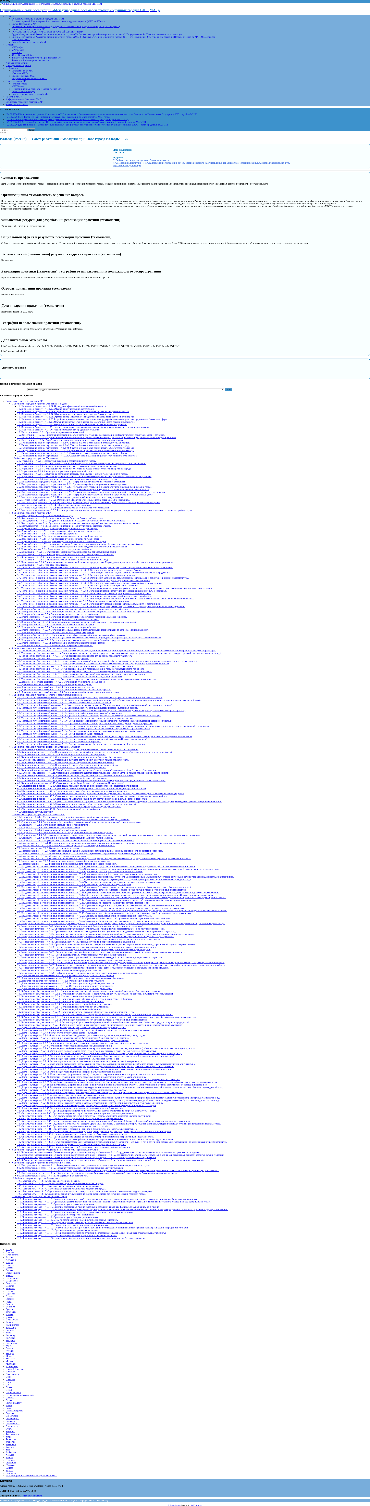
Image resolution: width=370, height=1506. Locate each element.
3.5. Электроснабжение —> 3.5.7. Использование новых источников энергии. (55, 624)
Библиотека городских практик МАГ (24, 102)
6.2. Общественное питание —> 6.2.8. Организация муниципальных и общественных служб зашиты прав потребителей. (77, 804)
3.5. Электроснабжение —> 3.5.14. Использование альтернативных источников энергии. (61, 643)
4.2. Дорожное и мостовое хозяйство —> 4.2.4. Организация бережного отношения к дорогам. (64, 689)
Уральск (10, 1447)
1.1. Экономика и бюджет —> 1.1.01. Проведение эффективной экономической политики (61, 406)
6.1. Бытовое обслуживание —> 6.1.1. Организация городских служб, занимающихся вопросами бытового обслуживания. (77, 749)
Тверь (8, 1436)
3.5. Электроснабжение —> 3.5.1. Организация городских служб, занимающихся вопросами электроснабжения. (72, 609)
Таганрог (10, 1431)
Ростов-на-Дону (14, 1403)
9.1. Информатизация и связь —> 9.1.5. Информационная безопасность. (52, 1175)
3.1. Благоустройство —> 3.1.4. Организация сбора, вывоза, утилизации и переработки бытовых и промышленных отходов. (78, 523)
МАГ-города (18, 50)
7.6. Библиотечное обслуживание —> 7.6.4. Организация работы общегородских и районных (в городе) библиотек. (74, 999)
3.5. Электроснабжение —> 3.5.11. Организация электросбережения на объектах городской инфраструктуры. (71, 635)
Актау (9, 1249)
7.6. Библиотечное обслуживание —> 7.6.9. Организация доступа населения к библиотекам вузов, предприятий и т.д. (75, 1012)
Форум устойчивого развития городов (30, 60)
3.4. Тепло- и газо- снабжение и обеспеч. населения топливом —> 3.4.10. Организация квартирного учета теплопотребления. (79, 570)
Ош (7, 1384)
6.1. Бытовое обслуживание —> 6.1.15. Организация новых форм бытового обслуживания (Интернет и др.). (70, 783)
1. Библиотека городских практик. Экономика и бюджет (39, 403)
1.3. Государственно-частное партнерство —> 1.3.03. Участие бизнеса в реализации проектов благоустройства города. (75, 448)
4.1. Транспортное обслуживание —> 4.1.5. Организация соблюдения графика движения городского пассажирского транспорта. (80, 669)
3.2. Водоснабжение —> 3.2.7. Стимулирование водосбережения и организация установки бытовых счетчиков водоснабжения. (80, 544)
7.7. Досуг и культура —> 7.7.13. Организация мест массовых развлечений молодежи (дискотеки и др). (68, 1058)
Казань (9, 1322)
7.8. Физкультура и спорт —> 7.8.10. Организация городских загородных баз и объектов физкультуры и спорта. (72, 1134)
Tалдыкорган (12, 1434)
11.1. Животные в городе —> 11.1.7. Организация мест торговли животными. (55, 1214)
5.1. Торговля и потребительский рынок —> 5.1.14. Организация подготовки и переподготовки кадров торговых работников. (79, 731)
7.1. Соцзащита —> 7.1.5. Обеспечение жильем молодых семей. (48, 827)
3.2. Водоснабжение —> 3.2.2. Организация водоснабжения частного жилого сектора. (60, 531)
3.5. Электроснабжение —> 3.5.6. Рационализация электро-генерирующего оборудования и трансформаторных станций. (77, 622)
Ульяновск (11, 1444)
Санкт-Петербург (14, 1410)
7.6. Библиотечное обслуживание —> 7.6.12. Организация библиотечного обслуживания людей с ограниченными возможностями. (82, 1019)
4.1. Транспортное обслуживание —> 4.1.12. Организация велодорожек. (53, 658)
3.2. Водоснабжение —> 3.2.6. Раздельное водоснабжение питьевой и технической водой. (61, 541)
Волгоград (11, 1283)
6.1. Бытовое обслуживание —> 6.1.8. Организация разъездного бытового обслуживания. (61, 767)
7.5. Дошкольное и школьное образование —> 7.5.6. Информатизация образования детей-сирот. (64, 988)
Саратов (10, 1413)
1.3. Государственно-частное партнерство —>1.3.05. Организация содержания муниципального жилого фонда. (72, 453)
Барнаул (10, 1265)
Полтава (10, 1397)
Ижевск (9, 1314)
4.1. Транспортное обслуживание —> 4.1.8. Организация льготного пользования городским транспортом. (69, 676)
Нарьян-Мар (12, 1366)
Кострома (10, 1340)
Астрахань (11, 1260)
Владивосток (12, 1278)
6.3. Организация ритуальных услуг (35, 812)
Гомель (9, 1291)
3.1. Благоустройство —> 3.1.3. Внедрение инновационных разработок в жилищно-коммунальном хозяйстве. (71, 520)
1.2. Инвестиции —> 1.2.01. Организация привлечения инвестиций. (51, 432)
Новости (10, 44)
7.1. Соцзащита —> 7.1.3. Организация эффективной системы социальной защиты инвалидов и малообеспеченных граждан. (79, 822)
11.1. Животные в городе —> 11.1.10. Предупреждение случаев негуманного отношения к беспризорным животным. (75, 1222)
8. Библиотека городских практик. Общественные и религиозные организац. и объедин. (55, 1149)
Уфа (8, 1449)
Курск (9, 1345)
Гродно (9, 1296)
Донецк (9, 1304)
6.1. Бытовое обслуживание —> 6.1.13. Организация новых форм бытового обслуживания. (62, 778)
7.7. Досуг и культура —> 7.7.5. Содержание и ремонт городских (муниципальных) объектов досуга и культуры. (73, 1038)
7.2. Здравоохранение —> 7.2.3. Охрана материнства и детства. (48, 848)
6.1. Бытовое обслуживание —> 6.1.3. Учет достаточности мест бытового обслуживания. (61, 754)
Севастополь (12, 1416)
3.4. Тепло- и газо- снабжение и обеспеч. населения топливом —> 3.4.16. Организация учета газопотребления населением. (78, 585)
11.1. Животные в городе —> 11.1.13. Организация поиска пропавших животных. (57, 1230)
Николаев (10, 1371)
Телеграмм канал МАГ (23, 70)
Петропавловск (13, 1392)
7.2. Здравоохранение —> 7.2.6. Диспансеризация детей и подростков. (52, 856)
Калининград (12, 1325)
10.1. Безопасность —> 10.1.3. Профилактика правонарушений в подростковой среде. (59, 1186)
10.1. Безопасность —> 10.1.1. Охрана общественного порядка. (48, 1181)
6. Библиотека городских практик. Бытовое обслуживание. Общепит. (46, 747)
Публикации (12, 68)
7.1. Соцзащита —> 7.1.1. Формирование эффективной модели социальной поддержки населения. (66, 817)
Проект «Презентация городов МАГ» (30, 94)
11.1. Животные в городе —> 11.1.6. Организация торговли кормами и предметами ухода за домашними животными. (75, 1212)
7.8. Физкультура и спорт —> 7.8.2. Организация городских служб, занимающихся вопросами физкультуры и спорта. (75, 1113)
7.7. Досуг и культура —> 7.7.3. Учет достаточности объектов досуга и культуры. (57, 1032)
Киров (9, 1332)
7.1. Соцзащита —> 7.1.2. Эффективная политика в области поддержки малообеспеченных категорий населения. (73, 819)
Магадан (10, 1353)
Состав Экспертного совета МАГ (28, 29)
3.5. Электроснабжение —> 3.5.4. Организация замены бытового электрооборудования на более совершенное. (72, 617)
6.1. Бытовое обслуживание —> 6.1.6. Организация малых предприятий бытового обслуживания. (65, 762)
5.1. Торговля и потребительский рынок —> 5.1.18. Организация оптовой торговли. (59, 741)
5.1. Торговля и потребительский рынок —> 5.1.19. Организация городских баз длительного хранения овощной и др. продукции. (81, 744)
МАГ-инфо (17, 47)
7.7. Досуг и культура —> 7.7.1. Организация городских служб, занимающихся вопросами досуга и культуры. (71, 1027)
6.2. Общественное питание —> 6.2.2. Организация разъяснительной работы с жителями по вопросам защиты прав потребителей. (81, 788)
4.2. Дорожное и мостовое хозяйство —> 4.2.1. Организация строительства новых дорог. (61, 682)
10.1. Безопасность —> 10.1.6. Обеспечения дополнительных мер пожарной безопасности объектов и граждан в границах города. (81, 1194)
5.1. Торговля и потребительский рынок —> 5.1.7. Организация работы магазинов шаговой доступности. (69, 713)
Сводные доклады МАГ (23, 76)
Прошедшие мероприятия (18, 65)
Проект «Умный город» (23, 91)
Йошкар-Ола (12, 1319)
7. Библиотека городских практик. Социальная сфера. (141, 160)
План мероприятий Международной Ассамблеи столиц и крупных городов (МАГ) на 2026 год (58, 21)
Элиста (9, 1468)
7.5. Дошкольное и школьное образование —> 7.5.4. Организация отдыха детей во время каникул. (65, 983)
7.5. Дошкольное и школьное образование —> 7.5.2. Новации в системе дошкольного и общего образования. (71, 978)
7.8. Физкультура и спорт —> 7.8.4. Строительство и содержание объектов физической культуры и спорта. (70, 1118)
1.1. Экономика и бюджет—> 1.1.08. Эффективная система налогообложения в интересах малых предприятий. (72, 424)
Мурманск (11, 1364)
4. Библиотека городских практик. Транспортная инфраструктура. (44, 648)
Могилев (10, 1358)
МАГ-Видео (18, 86)
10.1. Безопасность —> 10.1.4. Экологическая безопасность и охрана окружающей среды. (61, 1188)
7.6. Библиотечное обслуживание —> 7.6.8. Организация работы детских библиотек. (59, 1009)
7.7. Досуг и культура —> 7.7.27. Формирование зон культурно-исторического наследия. (61, 1095)
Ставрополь (11, 1426)
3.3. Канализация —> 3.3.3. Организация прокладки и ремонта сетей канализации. (58, 557)
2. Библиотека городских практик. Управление (35, 458)
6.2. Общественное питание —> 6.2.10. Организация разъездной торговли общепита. (59, 809)
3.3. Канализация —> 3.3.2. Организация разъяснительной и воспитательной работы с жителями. (65, 554)
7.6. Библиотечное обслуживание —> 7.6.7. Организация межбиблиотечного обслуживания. (63, 1006)
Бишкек (9, 1270)
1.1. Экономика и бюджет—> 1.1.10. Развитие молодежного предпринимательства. (58, 429)
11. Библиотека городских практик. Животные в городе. (39, 1196)
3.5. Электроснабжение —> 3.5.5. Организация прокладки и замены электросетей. (58, 619)
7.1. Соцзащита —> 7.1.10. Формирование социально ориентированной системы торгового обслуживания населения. (75, 840)
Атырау (9, 1262)
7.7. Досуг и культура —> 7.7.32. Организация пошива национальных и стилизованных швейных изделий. (70, 1108)
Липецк (9, 1348)
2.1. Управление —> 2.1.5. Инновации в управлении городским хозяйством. (55, 471)
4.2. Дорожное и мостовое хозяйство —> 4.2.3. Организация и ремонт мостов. (56, 687)
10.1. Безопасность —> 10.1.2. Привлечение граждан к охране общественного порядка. (60, 1183)
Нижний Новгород (15, 1369)
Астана (9, 1257)
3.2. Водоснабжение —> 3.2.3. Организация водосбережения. (47, 533)
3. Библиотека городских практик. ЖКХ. (32, 513)
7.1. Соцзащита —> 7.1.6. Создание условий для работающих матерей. (52, 830)
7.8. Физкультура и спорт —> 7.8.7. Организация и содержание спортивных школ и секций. (62, 1126)
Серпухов (10, 1421)
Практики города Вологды (127, 165)
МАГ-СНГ (17, 52)
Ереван (9, 1309)
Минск (9, 1356)
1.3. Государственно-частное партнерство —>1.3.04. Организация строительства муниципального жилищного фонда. (75, 450)
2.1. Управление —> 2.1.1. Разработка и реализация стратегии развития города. (56, 461)
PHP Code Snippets (174, 1505)
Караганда (11, 1327)
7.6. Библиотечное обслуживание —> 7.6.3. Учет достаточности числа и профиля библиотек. (63, 996)
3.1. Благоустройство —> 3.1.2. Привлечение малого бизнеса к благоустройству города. (60, 518)
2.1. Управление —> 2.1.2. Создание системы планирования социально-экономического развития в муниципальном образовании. (81, 463)
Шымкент (11, 1465)
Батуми (9, 1267)
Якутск (9, 1470)
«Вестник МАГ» (20, 73)
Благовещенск (13, 1273)
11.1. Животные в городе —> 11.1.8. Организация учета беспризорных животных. (58, 1217)
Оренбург (10, 1379)
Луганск (10, 1351)
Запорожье (11, 1312)
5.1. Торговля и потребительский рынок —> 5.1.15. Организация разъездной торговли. (60, 734)
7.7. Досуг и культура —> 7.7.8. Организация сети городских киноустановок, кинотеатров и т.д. (64, 1045)
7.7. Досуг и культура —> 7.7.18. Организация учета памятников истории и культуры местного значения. (69, 1071)
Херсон (9, 1457)
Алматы (10, 1252)
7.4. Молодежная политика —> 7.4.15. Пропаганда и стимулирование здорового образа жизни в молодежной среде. (74, 960)
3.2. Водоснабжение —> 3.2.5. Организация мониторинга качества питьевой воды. (58, 539)
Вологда (10, 1286)
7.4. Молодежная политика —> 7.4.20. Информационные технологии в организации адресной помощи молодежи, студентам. (79, 973)
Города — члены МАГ (17, 81)
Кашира (10, 1330)
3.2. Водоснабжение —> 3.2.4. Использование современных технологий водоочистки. (60, 536)
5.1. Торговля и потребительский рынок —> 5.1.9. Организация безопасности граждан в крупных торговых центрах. (75, 718)
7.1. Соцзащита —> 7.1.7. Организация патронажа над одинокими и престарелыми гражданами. (65, 832)
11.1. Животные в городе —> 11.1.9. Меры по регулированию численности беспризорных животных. (67, 1220)
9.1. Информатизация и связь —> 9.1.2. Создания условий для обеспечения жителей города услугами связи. (70, 1168)
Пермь (9, 1390)
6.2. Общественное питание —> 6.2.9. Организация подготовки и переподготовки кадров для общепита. (69, 806)
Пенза (9, 1387)
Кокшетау (10, 1335)
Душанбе (10, 1306)
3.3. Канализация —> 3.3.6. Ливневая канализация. (42, 565)
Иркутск (10, 1317)
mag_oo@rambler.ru (32, 1495)
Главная (10, 16)
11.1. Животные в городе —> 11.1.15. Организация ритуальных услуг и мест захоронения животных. (67, 1235)
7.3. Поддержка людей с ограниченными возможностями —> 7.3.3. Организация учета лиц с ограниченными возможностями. (80, 871)
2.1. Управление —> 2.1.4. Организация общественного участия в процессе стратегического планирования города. (74, 468)
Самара (9, 1408)
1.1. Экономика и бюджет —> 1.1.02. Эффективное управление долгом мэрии (55, 409)
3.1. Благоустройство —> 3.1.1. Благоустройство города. (45, 515)
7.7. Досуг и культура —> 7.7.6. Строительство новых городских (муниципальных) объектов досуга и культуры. (72, 1040)
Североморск (12, 1418)
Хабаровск (11, 1452)
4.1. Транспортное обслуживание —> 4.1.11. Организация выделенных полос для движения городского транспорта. (74, 656)
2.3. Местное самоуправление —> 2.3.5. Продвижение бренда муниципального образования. (63, 507)
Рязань (9, 1405)
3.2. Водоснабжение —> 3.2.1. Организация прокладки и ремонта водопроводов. (57, 528)
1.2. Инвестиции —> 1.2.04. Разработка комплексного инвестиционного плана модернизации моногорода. (70, 440)
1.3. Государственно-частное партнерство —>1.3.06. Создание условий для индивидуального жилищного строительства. (77, 455)
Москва (9, 1361)
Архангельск (12, 1254)
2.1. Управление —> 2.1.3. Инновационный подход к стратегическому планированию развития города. (68, 466)
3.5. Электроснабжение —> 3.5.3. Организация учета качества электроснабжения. (57, 614)
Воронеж (10, 1288)
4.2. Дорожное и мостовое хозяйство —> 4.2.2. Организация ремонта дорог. (54, 684)
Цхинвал (10, 1460)
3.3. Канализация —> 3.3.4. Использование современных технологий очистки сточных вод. (62, 559)
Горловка (10, 1293)
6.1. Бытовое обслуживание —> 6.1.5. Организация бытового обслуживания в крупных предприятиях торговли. (73, 760)
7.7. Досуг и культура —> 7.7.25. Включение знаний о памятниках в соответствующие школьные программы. (71, 1090)
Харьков (10, 1455)
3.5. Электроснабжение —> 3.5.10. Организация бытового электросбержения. (55, 632)
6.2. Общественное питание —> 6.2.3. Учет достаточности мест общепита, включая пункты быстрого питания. (72, 791)
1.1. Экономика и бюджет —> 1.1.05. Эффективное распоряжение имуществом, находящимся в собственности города (75, 416)
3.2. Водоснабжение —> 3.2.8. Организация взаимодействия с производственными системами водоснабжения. (72, 546)
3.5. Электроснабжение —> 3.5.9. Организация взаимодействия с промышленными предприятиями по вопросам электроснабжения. (83, 630)
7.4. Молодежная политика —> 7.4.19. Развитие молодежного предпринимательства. (59, 970)
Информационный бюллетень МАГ (29, 78)
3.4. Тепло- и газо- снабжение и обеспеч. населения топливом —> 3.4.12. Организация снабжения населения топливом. (76, 575)
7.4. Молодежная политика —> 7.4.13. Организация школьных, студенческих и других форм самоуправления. (71, 955)
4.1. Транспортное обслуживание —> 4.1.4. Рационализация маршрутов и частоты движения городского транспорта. (75, 666)
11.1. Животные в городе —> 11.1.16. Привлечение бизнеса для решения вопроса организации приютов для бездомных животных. (82, 1238)
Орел (8, 1382)
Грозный (10, 1299)
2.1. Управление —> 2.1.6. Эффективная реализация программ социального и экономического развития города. (72, 474)
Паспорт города (19, 83)
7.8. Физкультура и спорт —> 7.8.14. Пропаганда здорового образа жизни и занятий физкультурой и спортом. (71, 1144)
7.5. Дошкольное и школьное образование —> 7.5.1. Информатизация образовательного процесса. (65, 975)
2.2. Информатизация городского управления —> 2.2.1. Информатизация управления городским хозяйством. (71, 481)
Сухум (9, 1429)
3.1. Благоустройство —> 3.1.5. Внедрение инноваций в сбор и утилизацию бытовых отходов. (64, 526)
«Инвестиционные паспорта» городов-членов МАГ (37, 89)
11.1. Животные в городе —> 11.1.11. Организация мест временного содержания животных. (63, 1225)
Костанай (10, 1338)
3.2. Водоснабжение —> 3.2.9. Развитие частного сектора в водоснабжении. (55, 549)
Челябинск (11, 1462)
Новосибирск (12, 1374)
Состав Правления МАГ (24, 24)
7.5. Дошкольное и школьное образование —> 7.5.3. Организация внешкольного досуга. (60, 980)
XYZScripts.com (196, 1505)
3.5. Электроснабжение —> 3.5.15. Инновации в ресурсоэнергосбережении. (55, 645)
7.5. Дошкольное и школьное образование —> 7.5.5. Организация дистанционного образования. (65, 986)
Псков (9, 1400)
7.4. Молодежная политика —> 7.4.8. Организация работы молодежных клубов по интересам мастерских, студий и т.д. (76, 942)
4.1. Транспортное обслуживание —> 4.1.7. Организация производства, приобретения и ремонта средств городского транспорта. (81, 674)
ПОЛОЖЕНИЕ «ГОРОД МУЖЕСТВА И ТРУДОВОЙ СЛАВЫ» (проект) (48, 31)
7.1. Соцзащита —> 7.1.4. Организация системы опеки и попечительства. (53, 825)
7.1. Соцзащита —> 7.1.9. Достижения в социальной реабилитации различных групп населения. (65, 838)
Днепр (9, 1301)
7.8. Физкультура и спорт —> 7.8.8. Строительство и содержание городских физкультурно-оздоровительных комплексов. (77, 1129)
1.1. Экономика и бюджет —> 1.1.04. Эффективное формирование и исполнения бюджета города (65, 414)
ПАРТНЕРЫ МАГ (21, 39)
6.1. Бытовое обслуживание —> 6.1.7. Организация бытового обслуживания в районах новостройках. (67, 765)
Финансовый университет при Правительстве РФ (36, 57)
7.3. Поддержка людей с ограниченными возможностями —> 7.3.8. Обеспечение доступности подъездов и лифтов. (74, 884)
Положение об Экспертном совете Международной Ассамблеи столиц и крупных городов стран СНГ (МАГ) (66, 26)
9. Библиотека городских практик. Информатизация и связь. (41, 1162)
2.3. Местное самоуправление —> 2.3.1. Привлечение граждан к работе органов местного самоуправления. (70, 497)
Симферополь (13, 1423)
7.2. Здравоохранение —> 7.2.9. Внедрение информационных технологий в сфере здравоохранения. (67, 864)
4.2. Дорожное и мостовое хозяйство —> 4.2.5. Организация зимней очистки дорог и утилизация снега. (68, 692)
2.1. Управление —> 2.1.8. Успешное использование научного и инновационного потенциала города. (67, 479)
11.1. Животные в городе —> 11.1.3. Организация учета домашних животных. (56, 1204)
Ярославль (11, 1473)
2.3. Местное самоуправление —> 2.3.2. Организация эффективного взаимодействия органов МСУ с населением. (73, 500)
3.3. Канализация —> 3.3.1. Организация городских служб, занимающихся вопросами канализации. (66, 552)
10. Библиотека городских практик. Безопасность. (36, 1178)
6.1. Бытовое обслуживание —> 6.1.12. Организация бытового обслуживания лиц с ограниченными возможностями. (75, 775)
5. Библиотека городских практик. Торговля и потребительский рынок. (47, 695)
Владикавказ (12, 1280)
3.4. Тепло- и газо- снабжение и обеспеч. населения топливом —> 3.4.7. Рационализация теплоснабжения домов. (73, 601)
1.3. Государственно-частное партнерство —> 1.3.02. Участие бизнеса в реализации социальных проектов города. (73, 445)
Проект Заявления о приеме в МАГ (29, 42)
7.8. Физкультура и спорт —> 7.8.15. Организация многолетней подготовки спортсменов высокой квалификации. (73, 1147)
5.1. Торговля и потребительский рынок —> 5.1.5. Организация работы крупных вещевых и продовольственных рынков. (77, 708)
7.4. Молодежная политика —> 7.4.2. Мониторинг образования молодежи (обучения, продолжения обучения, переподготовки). (80, 926)
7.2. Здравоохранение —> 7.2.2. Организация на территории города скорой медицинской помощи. (66, 845)
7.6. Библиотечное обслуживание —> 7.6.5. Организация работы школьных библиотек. (60, 1001)
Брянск (9, 1275)
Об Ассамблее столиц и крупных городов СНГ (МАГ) (38, 18)
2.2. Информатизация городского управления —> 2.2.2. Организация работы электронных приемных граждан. (72, 484)
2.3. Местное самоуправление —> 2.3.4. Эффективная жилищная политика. (54, 505)
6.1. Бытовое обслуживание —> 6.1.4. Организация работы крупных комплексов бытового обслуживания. (70, 757)
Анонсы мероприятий (17, 63)
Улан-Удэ (10, 1442)
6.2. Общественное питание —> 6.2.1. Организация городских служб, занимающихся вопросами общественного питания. (77, 786)
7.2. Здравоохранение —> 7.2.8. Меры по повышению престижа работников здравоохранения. (64, 861)
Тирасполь (11, 1439)
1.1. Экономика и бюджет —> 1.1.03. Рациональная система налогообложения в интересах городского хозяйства (73, 411)
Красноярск (11, 1343)
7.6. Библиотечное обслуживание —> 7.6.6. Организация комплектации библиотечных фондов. (64, 1004)
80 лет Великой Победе (23, 55)
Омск (8, 1377)
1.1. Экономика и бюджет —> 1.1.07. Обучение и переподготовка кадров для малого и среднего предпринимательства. (76, 422)
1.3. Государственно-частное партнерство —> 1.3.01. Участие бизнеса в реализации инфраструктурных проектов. (73, 442)
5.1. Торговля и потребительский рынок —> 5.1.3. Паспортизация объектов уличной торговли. (64, 702)
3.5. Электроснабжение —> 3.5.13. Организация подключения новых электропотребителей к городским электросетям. (76, 640)
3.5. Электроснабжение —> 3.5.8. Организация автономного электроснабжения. (57, 627)
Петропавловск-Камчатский (20, 1395)
